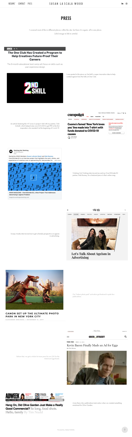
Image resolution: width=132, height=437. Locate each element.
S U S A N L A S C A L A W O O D (66, 3)
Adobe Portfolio (70, 430)
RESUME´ (12, 3)
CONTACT (21, 3)
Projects (6, 3)
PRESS (30, 3)
